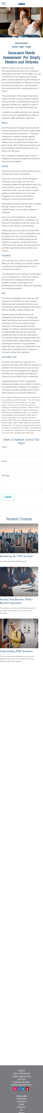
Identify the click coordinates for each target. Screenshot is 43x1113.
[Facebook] (15, 1088)
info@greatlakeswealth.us (21, 1085)
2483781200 (24, 1074)
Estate (21, 1104)
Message (6, 475)
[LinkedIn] (23, 1088)
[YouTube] (27, 1088)
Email (4, 461)
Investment (21, 1102)
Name (4, 447)
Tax (21, 1110)
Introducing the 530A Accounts (16, 556)
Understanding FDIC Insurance (16, 651)
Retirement (21, 1099)
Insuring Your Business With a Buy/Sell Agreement (16, 600)
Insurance (21, 1107)
